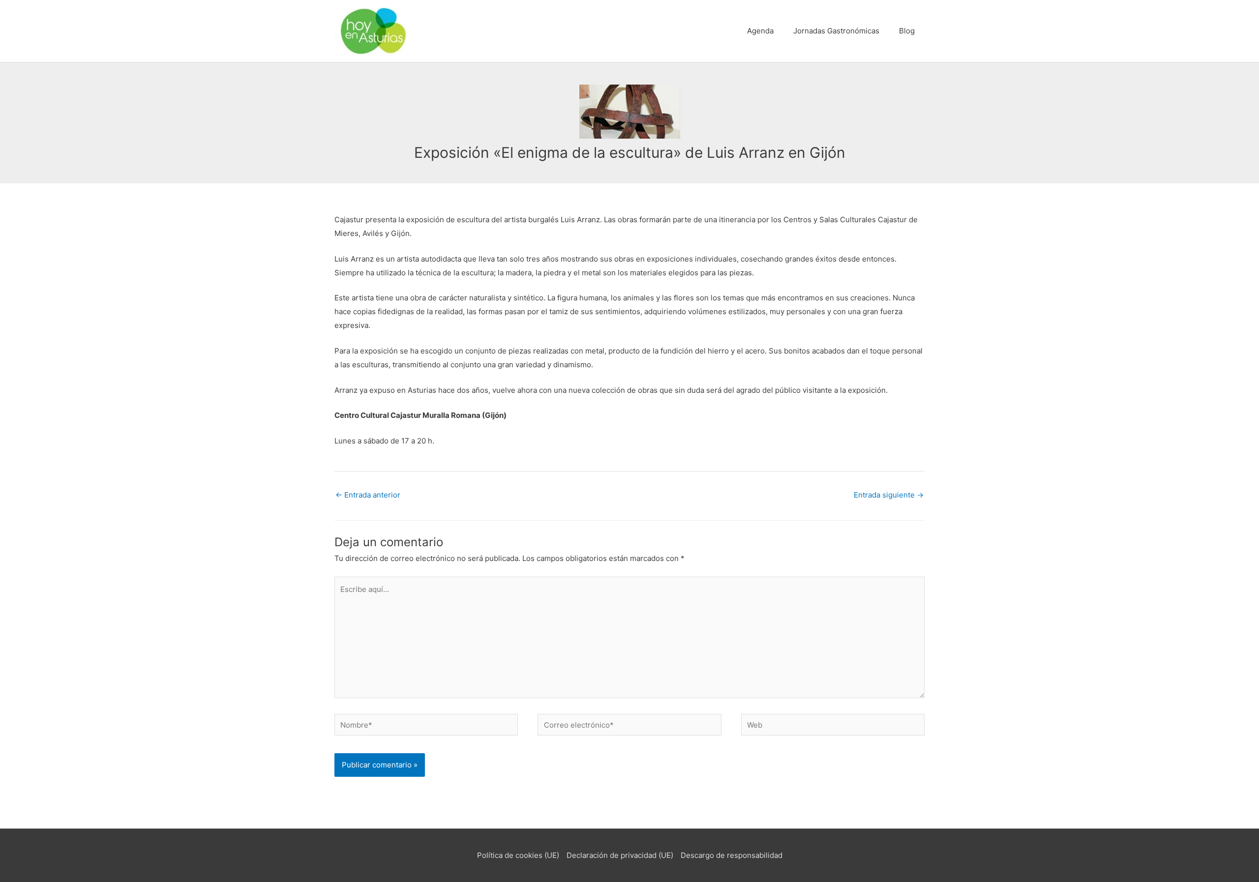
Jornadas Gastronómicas (836, 30)
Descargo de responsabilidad (731, 855)
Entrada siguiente (889, 495)
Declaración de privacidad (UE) (620, 855)
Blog (907, 30)
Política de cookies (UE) (518, 855)
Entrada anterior (367, 495)
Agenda (760, 30)
